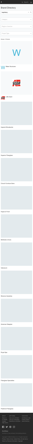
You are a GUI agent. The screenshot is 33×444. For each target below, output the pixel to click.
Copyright (20, 441)
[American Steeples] (16, 310)
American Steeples (6, 324)
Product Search (25, 419)
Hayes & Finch (5, 212)
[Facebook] (3, 427)
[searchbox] (2, 19)
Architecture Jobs (26, 418)
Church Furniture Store (7, 183)
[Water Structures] (16, 52)
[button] (29, 12)
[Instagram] (14, 427)
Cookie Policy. (17, 439)
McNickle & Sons (6, 240)
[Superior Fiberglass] (16, 141)
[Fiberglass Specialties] (16, 366)
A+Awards (4, 419)
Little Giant (9, 97)
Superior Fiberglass (7, 155)
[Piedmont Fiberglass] (16, 395)
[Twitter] (7, 427)
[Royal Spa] (16, 338)
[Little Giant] (16, 83)
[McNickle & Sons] (16, 226)
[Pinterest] (10, 427)
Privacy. (4, 439)
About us (4, 418)
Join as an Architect (14, 418)
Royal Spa (4, 352)
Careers (4, 421)
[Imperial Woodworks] (16, 113)
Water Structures (11, 66)
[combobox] (16, 19)
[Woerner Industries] (16, 282)
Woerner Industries (6, 296)
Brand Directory (25, 421)
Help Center (5, 422)
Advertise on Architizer (14, 421)
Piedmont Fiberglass (7, 409)
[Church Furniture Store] (16, 169)
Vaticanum (4, 268)
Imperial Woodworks (7, 127)
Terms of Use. (9, 439)
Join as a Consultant (14, 419)
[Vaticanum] (16, 254)
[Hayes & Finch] (16, 198)
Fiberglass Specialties (7, 380)
